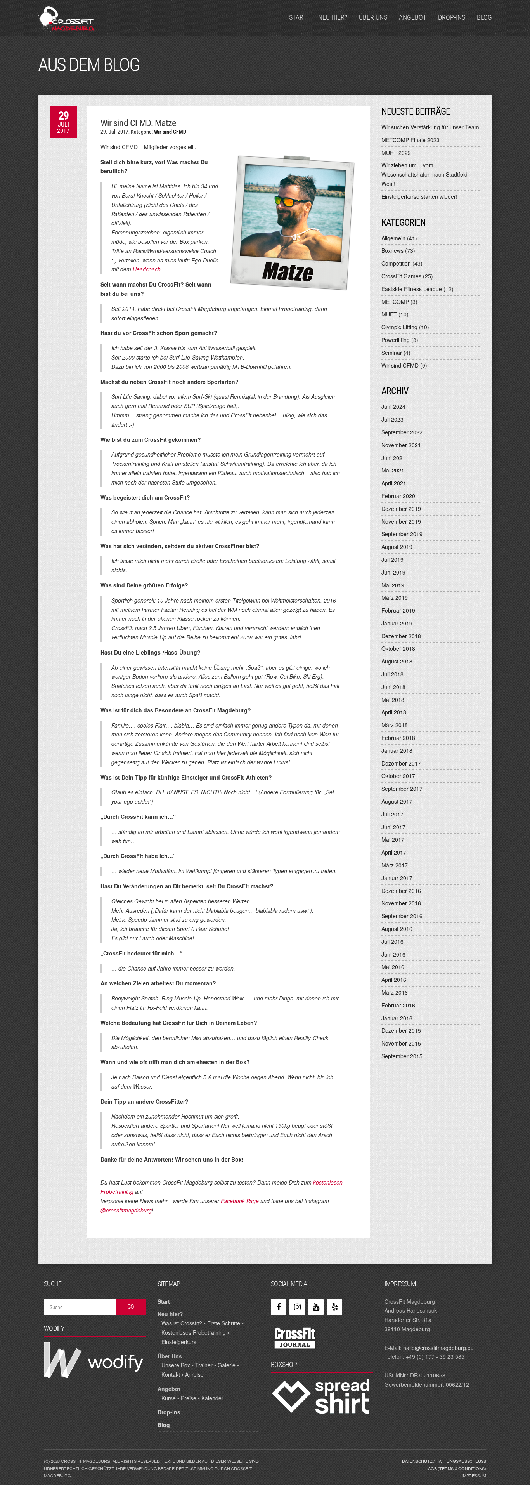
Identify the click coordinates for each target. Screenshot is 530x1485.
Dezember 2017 (401, 763)
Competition (396, 263)
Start (298, 17)
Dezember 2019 (401, 508)
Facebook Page (240, 1201)
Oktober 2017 (398, 776)
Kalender (212, 1398)
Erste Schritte (223, 1323)
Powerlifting (395, 340)
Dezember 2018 (401, 636)
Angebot (412, 17)
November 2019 (401, 521)
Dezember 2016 (401, 890)
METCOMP (395, 302)
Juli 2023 (392, 419)
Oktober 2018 (398, 648)
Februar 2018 (398, 738)
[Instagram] (297, 1307)
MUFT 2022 (396, 152)
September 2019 (402, 534)
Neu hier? (332, 17)
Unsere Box (175, 1365)
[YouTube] (316, 1307)
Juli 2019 (392, 559)
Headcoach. (147, 269)
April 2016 (393, 979)
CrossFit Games (401, 276)
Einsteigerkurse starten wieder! (419, 196)
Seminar (391, 352)
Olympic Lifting (399, 327)
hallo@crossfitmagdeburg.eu (438, 1347)
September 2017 (402, 788)
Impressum (474, 1475)
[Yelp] (334, 1307)
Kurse (168, 1398)
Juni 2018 (393, 687)
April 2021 (393, 483)
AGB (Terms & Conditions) (457, 1468)
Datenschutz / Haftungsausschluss (444, 1461)
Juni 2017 (393, 827)
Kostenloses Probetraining (193, 1332)
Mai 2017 (392, 839)
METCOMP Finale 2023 (410, 140)
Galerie (227, 1365)
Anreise (194, 1374)
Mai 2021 (392, 470)
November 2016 (401, 903)
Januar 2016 (396, 1018)
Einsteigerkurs (178, 1342)
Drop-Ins (451, 17)
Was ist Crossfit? (181, 1323)
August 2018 (396, 661)
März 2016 (394, 992)
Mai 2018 (392, 699)
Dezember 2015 (401, 1030)
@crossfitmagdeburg (126, 1210)
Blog (484, 17)
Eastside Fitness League (411, 289)
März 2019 (394, 597)
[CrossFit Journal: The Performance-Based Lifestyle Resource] (295, 1337)
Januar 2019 (396, 623)
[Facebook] (278, 1307)
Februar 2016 (398, 1005)
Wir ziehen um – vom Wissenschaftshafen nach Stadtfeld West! (424, 174)
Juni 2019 (393, 572)
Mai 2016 (392, 967)
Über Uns (373, 17)
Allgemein (393, 238)
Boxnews (392, 250)
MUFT (389, 314)
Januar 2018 (396, 750)
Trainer (204, 1365)
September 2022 (402, 432)
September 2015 (402, 1056)
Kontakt (170, 1374)
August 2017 (396, 801)
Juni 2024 (393, 406)
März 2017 (394, 865)
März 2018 (394, 725)
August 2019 (396, 547)
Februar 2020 (398, 496)
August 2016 (396, 929)
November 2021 (401, 445)
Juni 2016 (393, 954)
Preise (188, 1398)
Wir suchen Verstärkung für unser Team (430, 127)
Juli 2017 (392, 814)
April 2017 (393, 852)
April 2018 (393, 712)
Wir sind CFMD (170, 132)
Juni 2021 (393, 458)
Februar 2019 (398, 610)
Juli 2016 (392, 941)
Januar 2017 (396, 878)
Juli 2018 (392, 674)
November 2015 (401, 1043)
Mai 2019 (392, 585)
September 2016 (402, 916)
